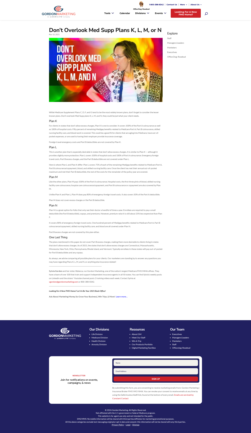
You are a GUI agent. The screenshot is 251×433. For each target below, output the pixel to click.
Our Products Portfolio (142, 344)
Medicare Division (100, 337)
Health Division (98, 341)
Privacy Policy (118, 425)
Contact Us (172, 5)
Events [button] (159, 13)
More (182, 5)
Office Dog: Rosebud (176, 56)
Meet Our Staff (138, 337)
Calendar (125, 13)
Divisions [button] (140, 13)
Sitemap (135, 425)
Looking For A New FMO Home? (186, 13)
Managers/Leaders (175, 43)
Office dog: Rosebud (181, 348)
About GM (136, 334)
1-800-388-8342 (156, 5)
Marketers (172, 47)
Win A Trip (136, 341)
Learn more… (122, 296)
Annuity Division (99, 344)
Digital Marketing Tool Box (144, 348)
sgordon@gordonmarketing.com (63, 281)
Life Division (97, 334)
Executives (172, 52)
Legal (128, 425)
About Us (194, 5)
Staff (169, 38)
